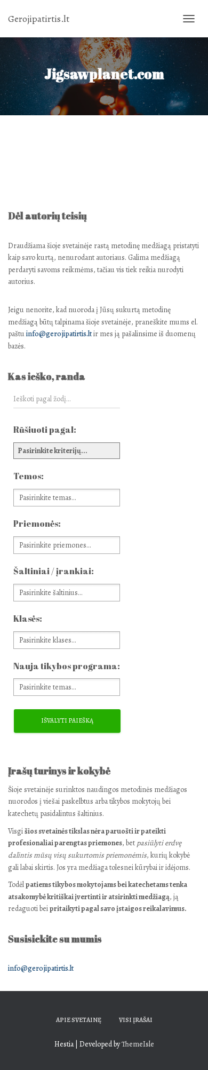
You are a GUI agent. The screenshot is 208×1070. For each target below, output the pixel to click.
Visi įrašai (136, 1020)
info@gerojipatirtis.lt (59, 334)
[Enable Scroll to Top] (187, 1048)
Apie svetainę (78, 1020)
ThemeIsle (138, 1044)
